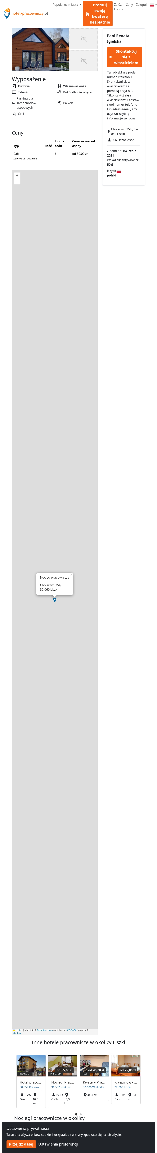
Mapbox (17, 1033)
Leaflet (18, 1030)
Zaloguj (141, 4)
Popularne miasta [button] (65, 4)
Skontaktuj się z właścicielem (126, 57)
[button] (54, 600)
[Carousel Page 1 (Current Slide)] (76, 1114)
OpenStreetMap (45, 1030)
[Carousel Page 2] (81, 1114)
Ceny (129, 4)
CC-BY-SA (71, 1030)
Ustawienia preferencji (58, 1144)
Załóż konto (118, 6)
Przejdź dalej (21, 1144)
